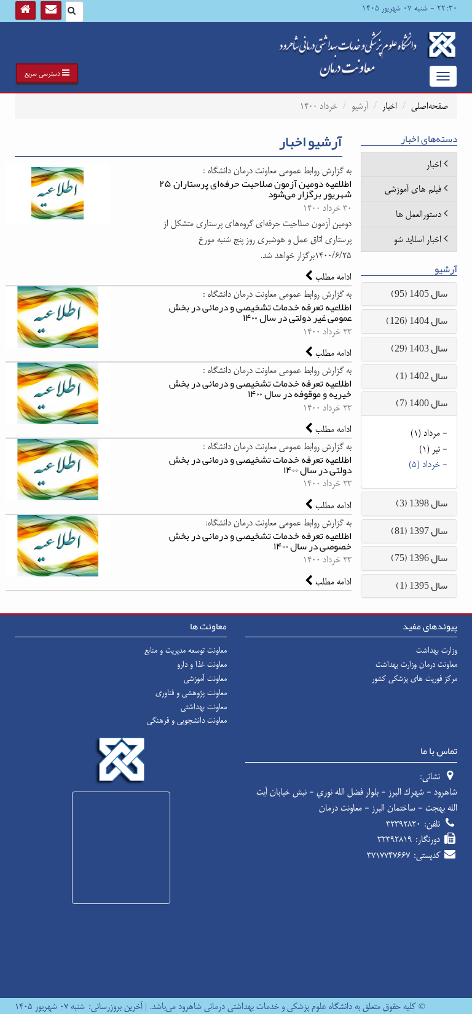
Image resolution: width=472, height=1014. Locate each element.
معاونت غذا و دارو (202, 664)
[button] (47, 73)
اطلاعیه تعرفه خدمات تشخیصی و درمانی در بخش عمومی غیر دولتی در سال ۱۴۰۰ (260, 312)
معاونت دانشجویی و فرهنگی (187, 720)
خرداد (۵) (424, 464)
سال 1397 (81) (419, 531)
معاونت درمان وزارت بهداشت (416, 664)
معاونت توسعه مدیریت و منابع (185, 650)
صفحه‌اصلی (429, 106)
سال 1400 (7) (421, 403)
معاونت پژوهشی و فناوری (191, 692)
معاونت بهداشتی (204, 706)
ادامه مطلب (332, 277)
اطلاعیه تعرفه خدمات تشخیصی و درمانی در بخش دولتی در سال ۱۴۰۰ (260, 465)
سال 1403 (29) (419, 348)
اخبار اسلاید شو (417, 239)
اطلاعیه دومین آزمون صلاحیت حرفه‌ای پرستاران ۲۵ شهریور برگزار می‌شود (255, 189)
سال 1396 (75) (419, 558)
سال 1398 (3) (421, 503)
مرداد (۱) (425, 433)
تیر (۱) (429, 449)
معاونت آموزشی (205, 678)
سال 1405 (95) (419, 294)
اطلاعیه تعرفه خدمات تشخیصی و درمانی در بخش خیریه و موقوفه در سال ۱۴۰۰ (260, 389)
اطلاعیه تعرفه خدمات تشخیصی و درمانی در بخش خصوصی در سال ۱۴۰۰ (260, 541)
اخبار (389, 106)
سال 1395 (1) (421, 585)
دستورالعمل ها (418, 214)
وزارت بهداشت (436, 650)
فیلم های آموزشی (413, 189)
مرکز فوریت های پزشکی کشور (414, 678)
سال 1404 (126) (416, 321)
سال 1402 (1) (421, 376)
